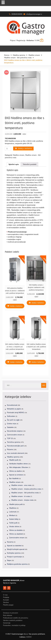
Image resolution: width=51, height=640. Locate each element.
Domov (6, 55)
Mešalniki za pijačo (14, 409)
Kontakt (6, 600)
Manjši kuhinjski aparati (15, 549)
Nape (9, 560)
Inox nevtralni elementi (15, 453)
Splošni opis (14, 164)
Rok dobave (7, 615)
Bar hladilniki (14, 478)
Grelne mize (11, 424)
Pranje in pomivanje (14, 557)
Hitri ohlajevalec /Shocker (18, 467)
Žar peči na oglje (13, 420)
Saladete (10, 427)
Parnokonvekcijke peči (15, 446)
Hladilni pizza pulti (16, 504)
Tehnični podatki (29, 164)
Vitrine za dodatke (16, 530)
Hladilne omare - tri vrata (20, 496)
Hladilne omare (34, 55)
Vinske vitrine (14, 526)
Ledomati (12, 512)
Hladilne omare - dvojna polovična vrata (26, 489)
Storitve (6, 602)
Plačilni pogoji (8, 605)
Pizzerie (10, 449)
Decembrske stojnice (15, 431)
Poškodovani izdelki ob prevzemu (15, 618)
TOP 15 (10, 438)
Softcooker (11, 416)
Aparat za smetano (16, 475)
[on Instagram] (8, 588)
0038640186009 (17, 14)
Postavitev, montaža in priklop (14, 625)
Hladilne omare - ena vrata (21, 485)
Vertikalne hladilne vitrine (18, 464)
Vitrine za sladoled (16, 534)
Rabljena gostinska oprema (17, 564)
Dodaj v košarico (25, 148)
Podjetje (6, 597)
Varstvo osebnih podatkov (12, 620)
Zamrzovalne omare (14, 435)
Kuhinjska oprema (14, 553)
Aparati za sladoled (14, 546)
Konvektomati (12, 405)
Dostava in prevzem (10, 613)
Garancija (6, 623)
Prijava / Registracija (17, 40)
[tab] (14, 164)
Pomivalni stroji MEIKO (15, 412)
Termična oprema (13, 442)
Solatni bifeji (13, 519)
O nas (5, 595)
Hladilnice (12, 508)
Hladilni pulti (13, 460)
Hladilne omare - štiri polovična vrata (18, 58)
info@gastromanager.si (34, 14)
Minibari (12, 515)
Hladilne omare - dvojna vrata (22, 500)
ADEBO (29, 637)
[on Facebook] (4, 588)
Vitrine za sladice (15, 471)
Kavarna (10, 542)
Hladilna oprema (19, 55)
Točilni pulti (13, 523)
